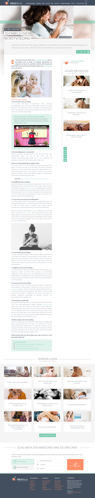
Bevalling (44, 484)
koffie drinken (27, 212)
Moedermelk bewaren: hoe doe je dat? (27, 348)
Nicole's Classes (68, 37)
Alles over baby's (46, 481)
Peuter (47, 3)
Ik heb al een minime (22, 467)
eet (27, 203)
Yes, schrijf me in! (75, 466)
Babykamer (57, 484)
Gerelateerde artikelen (47, 435)
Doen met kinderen (65, 3)
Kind (52, 3)
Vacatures (32, 486)
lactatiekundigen (47, 304)
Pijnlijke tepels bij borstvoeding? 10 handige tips (30, 344)
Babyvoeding (45, 482)
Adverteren (32, 484)
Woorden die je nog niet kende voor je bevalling (35, 178)
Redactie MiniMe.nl (78, 61)
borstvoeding (48, 66)
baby (47, 105)
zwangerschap (31, 188)
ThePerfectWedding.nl (76, 492)
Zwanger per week (46, 489)
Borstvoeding (15, 29)
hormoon (40, 158)
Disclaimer (32, 489)
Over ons (32, 481)
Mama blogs (58, 487)
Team (31, 487)
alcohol (35, 210)
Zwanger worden (30, 3)
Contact (32, 482)
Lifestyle (57, 3)
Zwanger (38, 3)
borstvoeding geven (41, 60)
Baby (43, 3)
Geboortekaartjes (59, 486)
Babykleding (58, 481)
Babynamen (57, 482)
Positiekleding (58, 489)
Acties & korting (80, 3)
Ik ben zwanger (21, 461)
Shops (72, 3)
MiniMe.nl (14, 3)
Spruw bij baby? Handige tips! (24, 346)
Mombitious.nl (70, 493)
